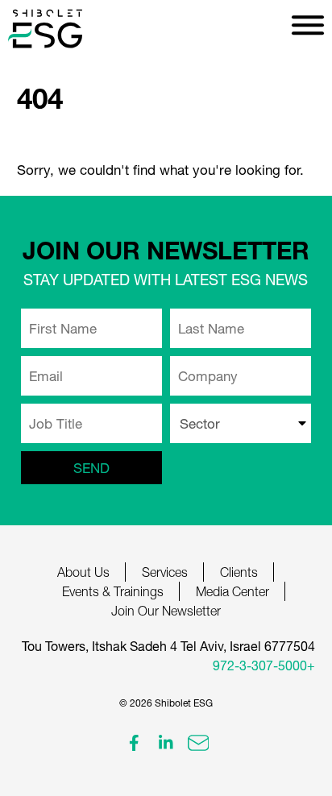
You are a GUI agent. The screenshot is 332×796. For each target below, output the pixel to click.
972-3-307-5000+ (264, 665)
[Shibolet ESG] (64, 28)
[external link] (134, 743)
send (91, 467)
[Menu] (308, 24)
